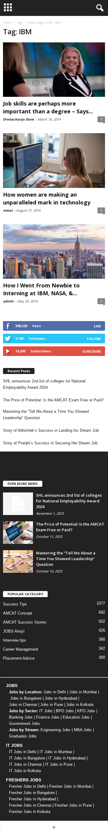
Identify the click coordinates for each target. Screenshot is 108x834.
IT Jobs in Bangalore (27, 758)
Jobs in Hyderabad (61, 698)
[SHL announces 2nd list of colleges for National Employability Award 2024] (18, 503)
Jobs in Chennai (23, 704)
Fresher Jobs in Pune (73, 805)
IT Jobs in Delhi (22, 752)
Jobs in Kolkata (79, 704)
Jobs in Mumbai (83, 692)
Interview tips (14, 640)
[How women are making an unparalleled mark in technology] (54, 160)
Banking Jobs (21, 717)
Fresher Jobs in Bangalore (32, 792)
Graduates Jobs (23, 736)
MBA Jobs (83, 730)
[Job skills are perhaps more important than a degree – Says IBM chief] (54, 69)
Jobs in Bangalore (25, 698)
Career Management (20, 649)
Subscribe (91, 351)
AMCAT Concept (17, 613)
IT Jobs (45, 711)
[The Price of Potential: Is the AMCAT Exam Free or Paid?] (18, 532)
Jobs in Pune (51, 704)
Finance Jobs (47, 717)
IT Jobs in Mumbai (56, 752)
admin (8, 301)
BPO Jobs (65, 711)
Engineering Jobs (55, 730)
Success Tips (15, 604)
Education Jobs (76, 717)
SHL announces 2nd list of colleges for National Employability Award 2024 (44, 384)
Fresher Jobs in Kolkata (29, 811)
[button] (98, 8)
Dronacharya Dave (18, 119)
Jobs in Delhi (55, 692)
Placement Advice (18, 658)
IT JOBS (14, 745)
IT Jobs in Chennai (25, 764)
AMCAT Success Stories (24, 622)
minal (7, 210)
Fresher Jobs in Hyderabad (32, 799)
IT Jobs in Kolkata (25, 770)
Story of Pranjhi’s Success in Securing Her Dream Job (50, 443)
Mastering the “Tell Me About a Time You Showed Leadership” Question (46, 414)
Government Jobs (24, 723)
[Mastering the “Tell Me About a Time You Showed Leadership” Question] (18, 561)
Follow (94, 338)
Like (97, 326)
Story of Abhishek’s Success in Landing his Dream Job (51, 430)
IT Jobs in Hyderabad (67, 758)
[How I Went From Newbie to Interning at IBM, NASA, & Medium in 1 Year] (54, 251)
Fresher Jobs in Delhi (27, 786)
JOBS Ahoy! (14, 631)
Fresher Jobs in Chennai (30, 805)
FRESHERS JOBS (23, 779)
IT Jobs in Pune (59, 764)
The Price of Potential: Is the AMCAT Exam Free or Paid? (53, 400)
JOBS (11, 685)
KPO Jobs (86, 711)
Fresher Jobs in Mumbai (70, 786)
